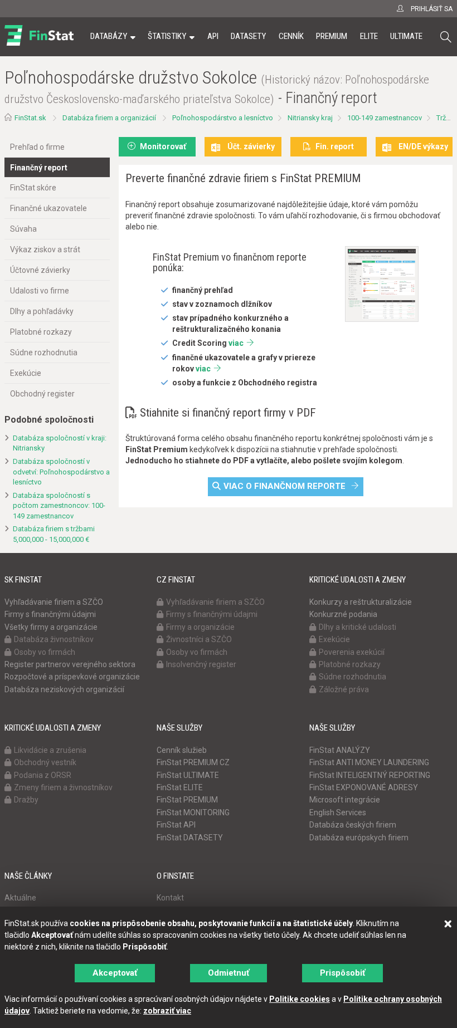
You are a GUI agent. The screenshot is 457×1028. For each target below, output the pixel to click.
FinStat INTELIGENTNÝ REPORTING (369, 775)
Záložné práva (344, 689)
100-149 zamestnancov (384, 118)
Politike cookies (299, 999)
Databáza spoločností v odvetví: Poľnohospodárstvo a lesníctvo (61, 471)
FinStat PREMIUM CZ (193, 762)
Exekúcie (25, 373)
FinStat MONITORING (193, 812)
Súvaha (23, 228)
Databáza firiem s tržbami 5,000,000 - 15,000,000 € (54, 534)
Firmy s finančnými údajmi (50, 614)
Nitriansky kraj (310, 118)
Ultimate (406, 36)
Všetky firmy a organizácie (51, 627)
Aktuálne (20, 897)
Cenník (291, 36)
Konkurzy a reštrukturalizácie (360, 602)
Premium (331, 36)
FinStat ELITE (180, 787)
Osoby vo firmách (44, 652)
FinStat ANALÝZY (339, 750)
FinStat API (176, 824)
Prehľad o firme (37, 147)
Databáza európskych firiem (359, 837)
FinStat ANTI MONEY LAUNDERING (369, 762)
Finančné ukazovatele (48, 208)
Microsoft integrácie (344, 799)
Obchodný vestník (45, 762)
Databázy (108, 36)
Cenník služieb (182, 750)
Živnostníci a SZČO (199, 639)
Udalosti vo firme (39, 290)
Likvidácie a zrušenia (50, 750)
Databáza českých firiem (352, 824)
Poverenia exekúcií (352, 652)
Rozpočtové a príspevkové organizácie (72, 676)
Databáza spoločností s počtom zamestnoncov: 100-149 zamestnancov (59, 505)
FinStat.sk (30, 118)
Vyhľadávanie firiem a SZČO (53, 602)
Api (212, 36)
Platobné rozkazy (41, 331)
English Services (337, 812)
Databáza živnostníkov (54, 639)
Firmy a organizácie (200, 627)
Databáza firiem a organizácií (109, 118)
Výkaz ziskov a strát (45, 249)
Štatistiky (167, 36)
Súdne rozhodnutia (43, 352)
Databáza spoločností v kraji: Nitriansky (59, 443)
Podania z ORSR (42, 775)
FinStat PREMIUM (187, 799)
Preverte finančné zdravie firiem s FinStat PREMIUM (243, 178)
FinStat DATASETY (190, 837)
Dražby (26, 799)
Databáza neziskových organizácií (64, 689)
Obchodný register (42, 393)
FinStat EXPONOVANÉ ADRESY (363, 787)
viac (236, 343)
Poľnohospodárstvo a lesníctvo (222, 118)
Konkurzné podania (343, 614)
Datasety (248, 36)
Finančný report (38, 167)
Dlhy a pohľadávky (42, 311)
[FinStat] (39, 44)
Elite (369, 36)
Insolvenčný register (201, 664)
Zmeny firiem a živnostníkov (63, 787)
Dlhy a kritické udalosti (357, 627)
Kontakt (170, 897)
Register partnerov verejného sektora (69, 664)
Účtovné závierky (40, 270)
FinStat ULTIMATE (188, 775)
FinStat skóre (33, 187)
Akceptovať (115, 973)
